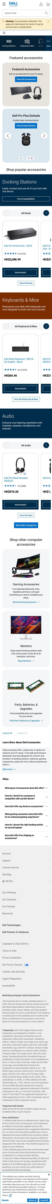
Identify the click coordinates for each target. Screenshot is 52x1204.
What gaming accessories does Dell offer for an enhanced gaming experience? (24, 815)
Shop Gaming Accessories (25, 602)
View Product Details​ (26, 126)
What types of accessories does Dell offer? (24, 788)
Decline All (32, 1200)
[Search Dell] (46, 13)
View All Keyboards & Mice (26, 399)
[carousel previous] (8, 136)
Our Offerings (9, 892)
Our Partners (8, 906)
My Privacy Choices (12, 964)
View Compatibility (26, 199)
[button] (41, 4)
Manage (5, 1200)
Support (6, 860)
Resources (7, 913)
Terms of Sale (9, 950)
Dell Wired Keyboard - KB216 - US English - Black (19, 360)
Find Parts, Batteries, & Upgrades (25, 720)
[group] (26, 136)
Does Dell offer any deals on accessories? (24, 806)
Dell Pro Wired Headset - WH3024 (16, 479)
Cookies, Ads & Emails (13, 971)
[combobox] (26, 13)
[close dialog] (48, 21)
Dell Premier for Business (15, 932)
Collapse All (22, 733)
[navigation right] (46, 213)
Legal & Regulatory (12, 978)
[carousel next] (44, 136)
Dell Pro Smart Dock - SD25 (18, 245)
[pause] (21, 158)
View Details (20, 272)
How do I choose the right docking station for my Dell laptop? (24, 826)
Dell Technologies (11, 925)
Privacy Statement (11, 957)
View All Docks (26, 283)
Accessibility (8, 985)
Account (6, 853)
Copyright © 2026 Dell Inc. (15, 943)
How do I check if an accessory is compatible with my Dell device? (20, 797)
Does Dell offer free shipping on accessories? (19, 836)
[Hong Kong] (4, 33)
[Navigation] (4, 4)
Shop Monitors (24, 661)
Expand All (7, 733)
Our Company (9, 899)
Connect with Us (10, 867)
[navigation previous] (6, 213)
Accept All (44, 1200)
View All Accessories (26, 79)
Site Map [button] (6, 874)
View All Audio (26, 515)
